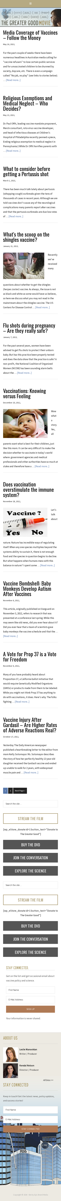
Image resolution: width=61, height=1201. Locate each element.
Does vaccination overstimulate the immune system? (28, 489)
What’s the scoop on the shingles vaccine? (26, 236)
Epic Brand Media (41, 1195)
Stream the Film (30, 818)
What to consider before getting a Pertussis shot (26, 171)
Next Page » (20, 790)
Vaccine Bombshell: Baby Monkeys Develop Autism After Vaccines (27, 588)
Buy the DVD (30, 844)
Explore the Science (30, 870)
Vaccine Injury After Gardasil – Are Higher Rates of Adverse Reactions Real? (30, 725)
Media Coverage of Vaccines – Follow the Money (30, 34)
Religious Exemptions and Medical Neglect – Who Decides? (27, 103)
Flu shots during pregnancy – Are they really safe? (29, 327)
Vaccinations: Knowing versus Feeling (24, 393)
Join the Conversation (30, 857)
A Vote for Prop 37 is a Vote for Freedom (29, 656)
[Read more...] (13, 80)
